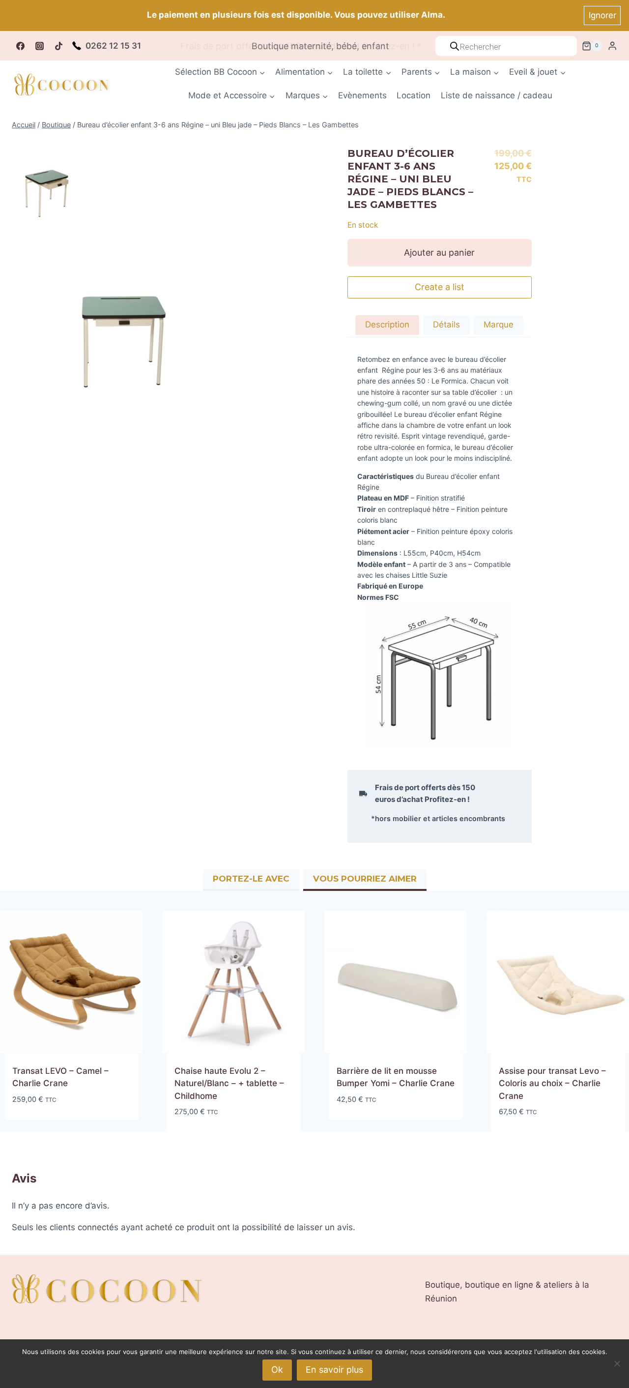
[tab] (387, 326)
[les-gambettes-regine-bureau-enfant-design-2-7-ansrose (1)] (48, 192)
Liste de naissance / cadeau (496, 95)
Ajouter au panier (439, 252)
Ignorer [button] (602, 15)
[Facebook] (20, 45)
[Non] (617, 1363)
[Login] (612, 46)
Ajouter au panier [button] (49, 1128)
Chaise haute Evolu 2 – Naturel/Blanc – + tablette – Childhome (229, 1083)
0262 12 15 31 (113, 46)
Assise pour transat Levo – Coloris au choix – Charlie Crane (552, 1083)
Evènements (362, 95)
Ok (277, 1369)
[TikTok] (58, 45)
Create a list (439, 287)
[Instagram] (39, 45)
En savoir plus (334, 1369)
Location (413, 95)
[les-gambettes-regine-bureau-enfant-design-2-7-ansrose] (129, 345)
